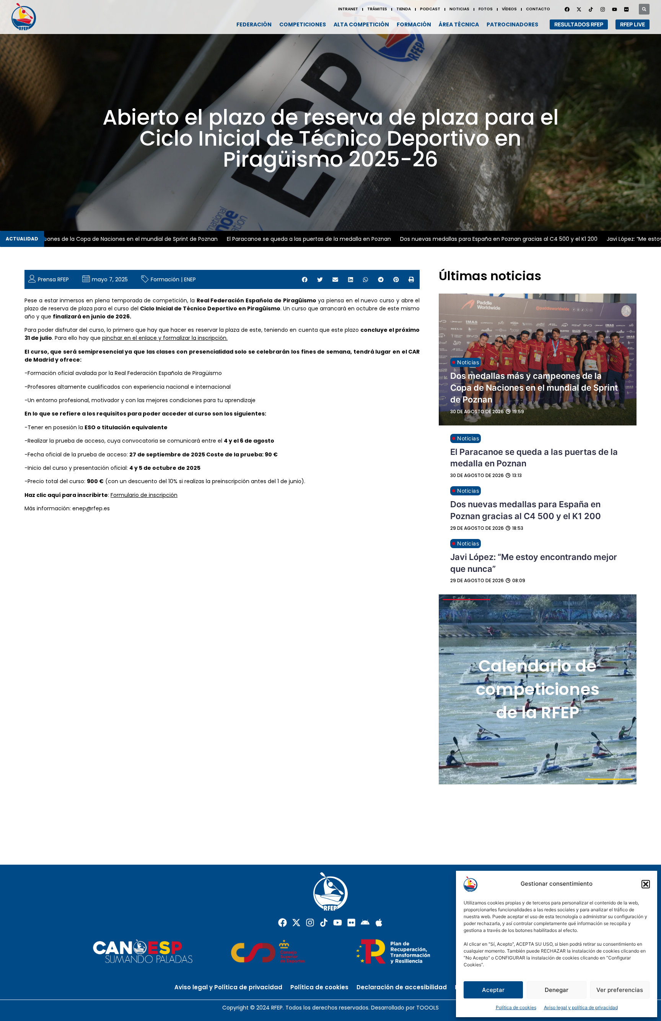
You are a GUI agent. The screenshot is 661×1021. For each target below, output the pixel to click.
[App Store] (378, 922)
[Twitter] (579, 9)
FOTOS (486, 9)
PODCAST (430, 9)
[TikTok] (591, 9)
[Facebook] (567, 9)
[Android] (365, 922)
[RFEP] (26, 16)
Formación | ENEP (173, 279)
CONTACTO (538, 9)
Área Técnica (459, 24)
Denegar (556, 989)
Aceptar (493, 989)
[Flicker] (626, 9)
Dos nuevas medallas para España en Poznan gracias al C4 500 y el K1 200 (473, 239)
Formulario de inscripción (144, 495)
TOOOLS (427, 1007)
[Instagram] (602, 9)
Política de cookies (516, 1007)
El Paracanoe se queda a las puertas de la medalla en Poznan (284, 239)
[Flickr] (351, 922)
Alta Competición (361, 24)
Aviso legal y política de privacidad (581, 1007)
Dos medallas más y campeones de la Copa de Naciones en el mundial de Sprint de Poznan (534, 387)
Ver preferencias (619, 989)
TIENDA (403, 9)
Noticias (468, 362)
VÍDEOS (509, 9)
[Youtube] (614, 9)
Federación (254, 24)
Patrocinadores (512, 24)
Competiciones (302, 24)
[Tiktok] (323, 922)
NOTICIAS (459, 9)
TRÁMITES (377, 9)
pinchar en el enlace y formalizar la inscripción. (165, 338)
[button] (646, 884)
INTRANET (348, 9)
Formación (414, 24)
